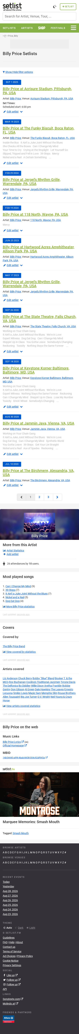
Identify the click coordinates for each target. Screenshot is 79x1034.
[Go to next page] (57, 497)
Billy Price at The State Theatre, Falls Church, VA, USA (39, 318)
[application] (39, 794)
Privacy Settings (12, 965)
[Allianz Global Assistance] (8, 1018)
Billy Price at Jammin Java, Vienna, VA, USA (38, 423)
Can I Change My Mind (18, 586)
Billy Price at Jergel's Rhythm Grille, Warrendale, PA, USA (31, 181)
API (5, 989)
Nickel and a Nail (15, 597)
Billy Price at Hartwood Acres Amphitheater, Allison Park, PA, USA (38, 249)
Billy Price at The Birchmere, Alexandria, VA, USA (38, 472)
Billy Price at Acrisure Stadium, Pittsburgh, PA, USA (37, 91)
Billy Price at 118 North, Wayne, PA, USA (35, 214)
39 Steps (10, 589)
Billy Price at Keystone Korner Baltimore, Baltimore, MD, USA (36, 370)
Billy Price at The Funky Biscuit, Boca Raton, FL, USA (38, 130)
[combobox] (39, 16)
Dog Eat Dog (13, 601)
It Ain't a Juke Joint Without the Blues (27, 593)
